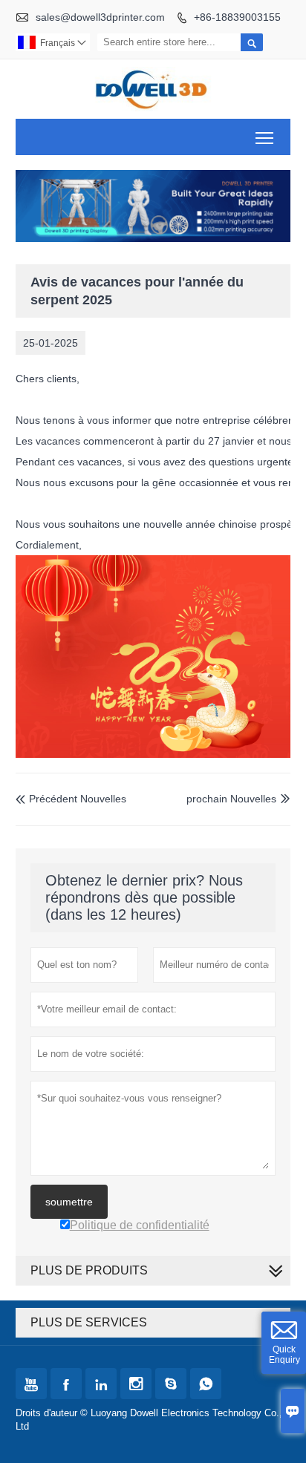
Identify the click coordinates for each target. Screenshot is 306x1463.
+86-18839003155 (237, 17)
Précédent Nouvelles (71, 799)
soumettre (69, 1202)
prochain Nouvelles (231, 799)
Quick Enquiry (284, 1354)
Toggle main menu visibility (265, 137)
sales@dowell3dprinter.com (100, 17)
